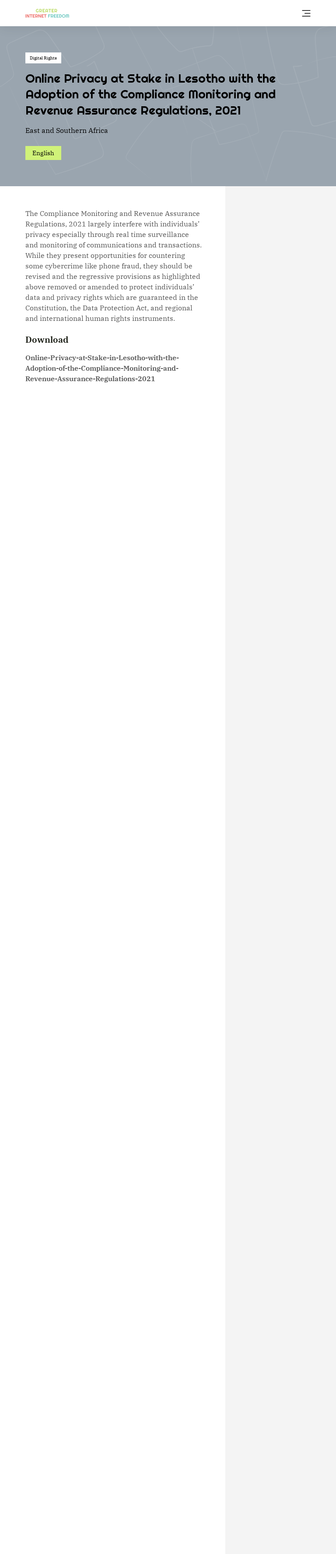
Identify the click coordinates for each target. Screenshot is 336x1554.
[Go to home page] (47, 13)
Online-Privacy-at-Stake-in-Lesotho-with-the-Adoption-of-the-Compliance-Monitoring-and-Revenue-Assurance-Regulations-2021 (102, 368)
